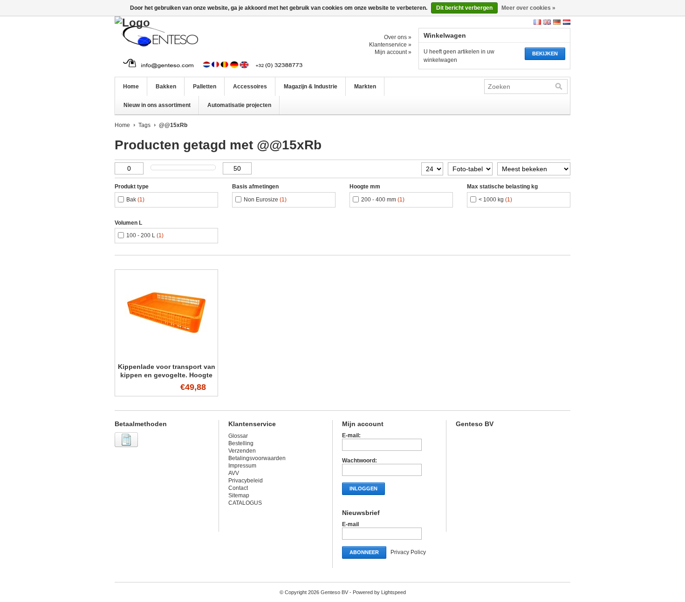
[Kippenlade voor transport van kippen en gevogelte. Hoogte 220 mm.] (166, 354)
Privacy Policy (408, 552)
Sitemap (238, 495)
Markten (365, 86)
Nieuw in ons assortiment (157, 105)
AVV (233, 473)
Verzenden (242, 451)
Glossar (238, 436)
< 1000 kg (495, 199)
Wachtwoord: (359, 460)
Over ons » (397, 37)
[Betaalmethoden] (127, 447)
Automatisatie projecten (239, 105)
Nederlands (566, 22)
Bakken (166, 86)
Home (131, 86)
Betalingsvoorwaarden (257, 458)
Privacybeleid (245, 480)
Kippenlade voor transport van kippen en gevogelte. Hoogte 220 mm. (166, 375)
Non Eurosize (265, 199)
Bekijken (545, 53)
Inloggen (363, 488)
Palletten (204, 86)
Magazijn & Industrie (310, 86)
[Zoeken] (558, 86)
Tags (144, 125)
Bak (135, 199)
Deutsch (557, 22)
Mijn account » (393, 52)
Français (537, 22)
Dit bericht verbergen (464, 8)
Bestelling (240, 443)
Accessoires (250, 86)
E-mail (350, 524)
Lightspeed (393, 592)
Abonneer (364, 552)
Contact (238, 488)
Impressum (242, 465)
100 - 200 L (145, 235)
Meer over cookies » (528, 8)
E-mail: (351, 435)
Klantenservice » (390, 44)
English (547, 22)
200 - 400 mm (382, 199)
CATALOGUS (245, 503)
